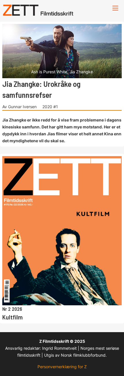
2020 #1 (50, 106)
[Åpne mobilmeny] (115, 8)
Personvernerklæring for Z (62, 366)
